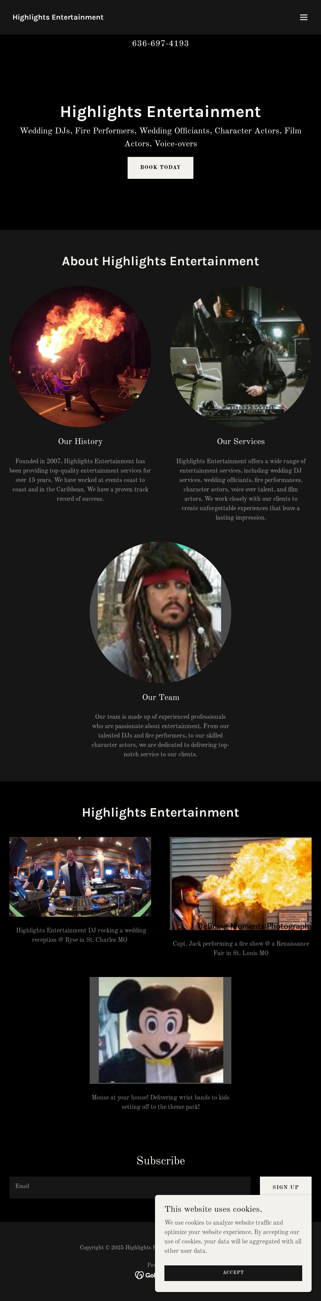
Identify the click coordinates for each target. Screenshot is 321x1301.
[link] (58, 18)
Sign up (285, 1187)
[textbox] (130, 1187)
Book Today (160, 167)
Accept (233, 1272)
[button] (304, 17)
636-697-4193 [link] (160, 44)
